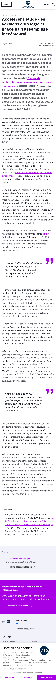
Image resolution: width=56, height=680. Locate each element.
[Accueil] (28, 4)
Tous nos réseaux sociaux (26, 629)
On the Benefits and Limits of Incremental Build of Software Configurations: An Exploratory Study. (29, 521)
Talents (34, 642)
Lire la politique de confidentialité (15, 669)
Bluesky (17, 623)
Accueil (5, 15)
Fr (45, 4)
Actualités (16, 15)
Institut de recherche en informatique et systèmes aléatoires (26, 82)
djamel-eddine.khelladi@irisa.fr (22, 567)
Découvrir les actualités (17, 606)
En (48, 4)
